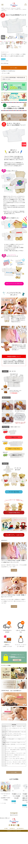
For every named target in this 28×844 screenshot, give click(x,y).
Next (26, 26)
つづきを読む (14, 570)
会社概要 (6, 828)
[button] (27, 787)
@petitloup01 (14, 815)
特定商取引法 (12, 828)
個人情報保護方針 (20, 828)
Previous (1, 26)
